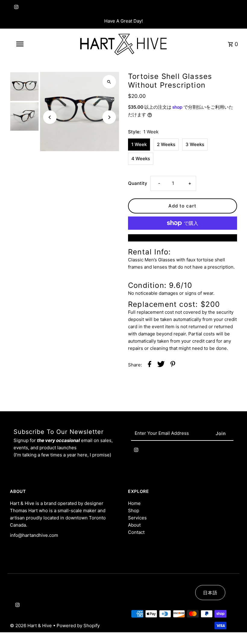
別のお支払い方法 (182, 238)
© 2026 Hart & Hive (31, 625)
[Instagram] (15, 8)
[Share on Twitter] (161, 365)
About (134, 525)
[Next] (109, 117)
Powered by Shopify (78, 625)
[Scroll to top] (234, 619)
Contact (136, 532)
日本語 (210, 593)
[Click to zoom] (109, 82)
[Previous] (50, 117)
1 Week (139, 144)
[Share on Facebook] (149, 365)
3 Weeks (195, 144)
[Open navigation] (31, 43)
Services (137, 518)
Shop (133, 510)
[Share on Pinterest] (172, 365)
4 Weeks (140, 158)
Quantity (137, 183)
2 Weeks (166, 144)
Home (134, 503)
